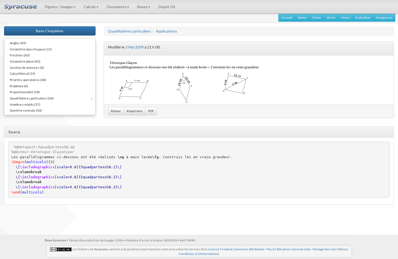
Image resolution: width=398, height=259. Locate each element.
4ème (331, 17)
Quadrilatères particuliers (129, 31)
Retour (116, 111)
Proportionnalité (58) (25, 92)
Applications (166, 31)
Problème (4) (19, 86)
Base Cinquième (49, 30)
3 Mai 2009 (134, 47)
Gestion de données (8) (27, 67)
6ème (302, 17)
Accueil (286, 17)
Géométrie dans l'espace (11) (31, 49)
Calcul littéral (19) (22, 73)
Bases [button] (142, 6)
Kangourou (384, 17)
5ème (316, 17)
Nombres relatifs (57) (25, 104)
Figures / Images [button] (59, 6)
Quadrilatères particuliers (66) (32, 98)
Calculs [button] (90, 6)
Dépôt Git (166, 6)
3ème (345, 17)
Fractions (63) (20, 55)
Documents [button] (116, 6)
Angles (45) (18, 43)
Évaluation (362, 17)
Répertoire (134, 111)
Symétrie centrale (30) (26, 110)
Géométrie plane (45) (25, 61)
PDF (151, 111)
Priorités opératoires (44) (28, 80)
